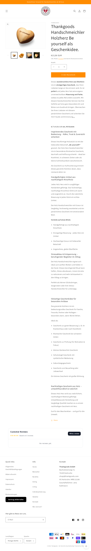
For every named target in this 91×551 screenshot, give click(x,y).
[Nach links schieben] (8, 55)
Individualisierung (39, 492)
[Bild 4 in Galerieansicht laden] (37, 55)
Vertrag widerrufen (16, 499)
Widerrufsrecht (11, 474)
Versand (60, 58)
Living (35, 487)
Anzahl (53, 62)
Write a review (74, 433)
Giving (35, 482)
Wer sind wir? (37, 507)
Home (35, 467)
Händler (8, 489)
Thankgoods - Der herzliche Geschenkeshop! (63, 546)
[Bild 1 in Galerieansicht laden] (14, 55)
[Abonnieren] (43, 519)
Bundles (35, 477)
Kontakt (35, 502)
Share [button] (56, 420)
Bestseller (36, 472)
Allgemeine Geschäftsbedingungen (14, 468)
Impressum (10, 479)
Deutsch (28, 541)
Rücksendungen (11, 494)
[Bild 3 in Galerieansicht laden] (29, 55)
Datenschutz (10, 484)
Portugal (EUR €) (13, 541)
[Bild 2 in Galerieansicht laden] (22, 55)
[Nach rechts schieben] (43, 55)
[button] (6, 11)
